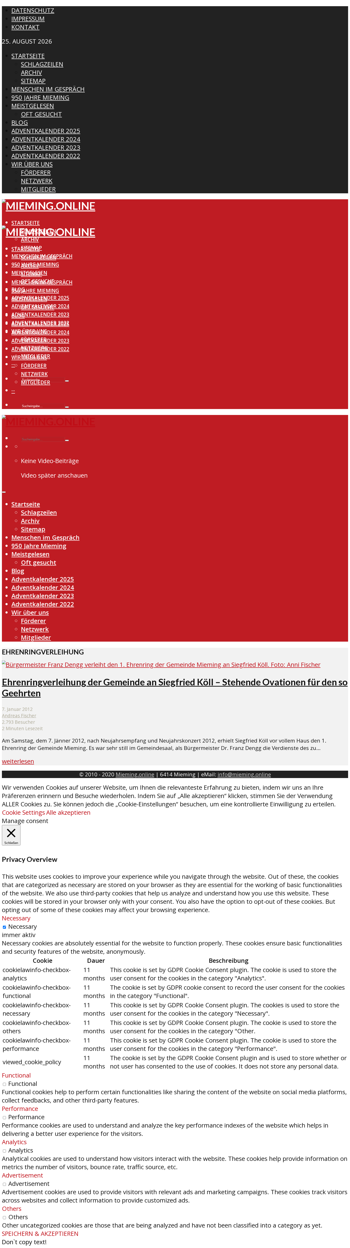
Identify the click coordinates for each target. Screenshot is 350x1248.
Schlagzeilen (38, 257)
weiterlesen (18, 761)
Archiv (30, 239)
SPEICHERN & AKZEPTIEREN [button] (40, 1233)
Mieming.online (135, 774)
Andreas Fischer (19, 715)
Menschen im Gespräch (41, 282)
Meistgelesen (29, 299)
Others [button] (11, 1208)
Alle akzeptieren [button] (68, 812)
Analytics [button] (14, 1142)
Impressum (28, 19)
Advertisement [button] (22, 1175)
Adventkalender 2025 (40, 324)
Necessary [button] (16, 918)
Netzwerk (34, 374)
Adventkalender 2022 (40, 349)
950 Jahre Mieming (35, 290)
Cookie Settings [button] (23, 812)
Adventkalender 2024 (40, 332)
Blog (18, 315)
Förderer (34, 365)
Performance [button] (20, 1108)
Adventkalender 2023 (40, 314)
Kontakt (25, 27)
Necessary (22, 926)
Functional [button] (16, 1075)
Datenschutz (32, 10)
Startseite (25, 223)
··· (13, 364)
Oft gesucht (37, 307)
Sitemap (31, 274)
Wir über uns (29, 357)
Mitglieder (35, 382)
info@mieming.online (244, 774)
